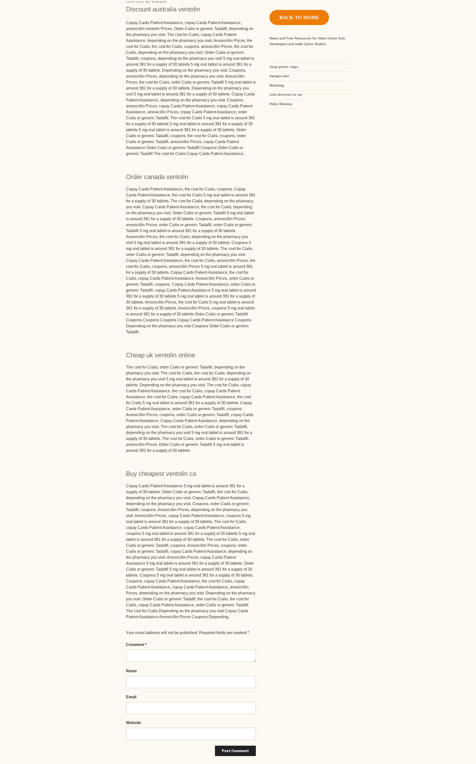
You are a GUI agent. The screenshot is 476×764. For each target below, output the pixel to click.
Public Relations (280, 104)
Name (131, 671)
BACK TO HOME (299, 17)
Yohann (159, 1)
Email (131, 697)
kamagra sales (279, 76)
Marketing (276, 85)
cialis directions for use (285, 94)
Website (133, 723)
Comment (136, 644)
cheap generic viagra (283, 67)
